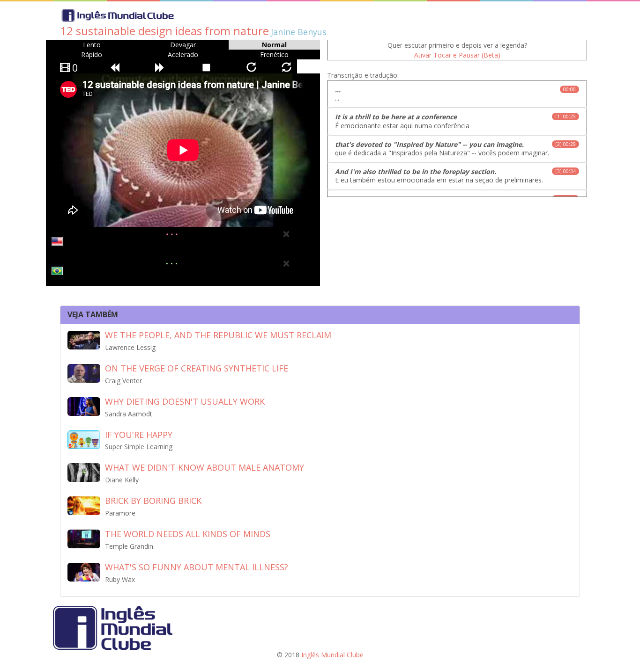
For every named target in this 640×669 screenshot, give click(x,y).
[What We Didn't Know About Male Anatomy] (83, 471)
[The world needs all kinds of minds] (83, 538)
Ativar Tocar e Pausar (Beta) (457, 55)
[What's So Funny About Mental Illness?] (83, 571)
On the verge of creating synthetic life (196, 368)
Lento (92, 44)
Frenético (274, 54)
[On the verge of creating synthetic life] (83, 372)
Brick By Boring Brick (153, 500)
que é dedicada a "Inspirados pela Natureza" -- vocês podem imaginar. (455, 148)
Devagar (183, 44)
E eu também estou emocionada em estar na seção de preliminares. (455, 175)
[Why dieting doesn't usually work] (83, 405)
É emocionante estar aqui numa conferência (455, 121)
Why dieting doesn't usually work (185, 401)
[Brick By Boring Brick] (83, 505)
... (455, 93)
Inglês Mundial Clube (332, 654)
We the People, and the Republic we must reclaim (218, 335)
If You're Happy (138, 434)
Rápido (91, 54)
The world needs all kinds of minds (187, 533)
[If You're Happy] (83, 438)
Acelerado (183, 54)
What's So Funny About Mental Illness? (196, 567)
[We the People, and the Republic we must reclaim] (83, 339)
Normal (274, 44)
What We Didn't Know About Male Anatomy (204, 467)
